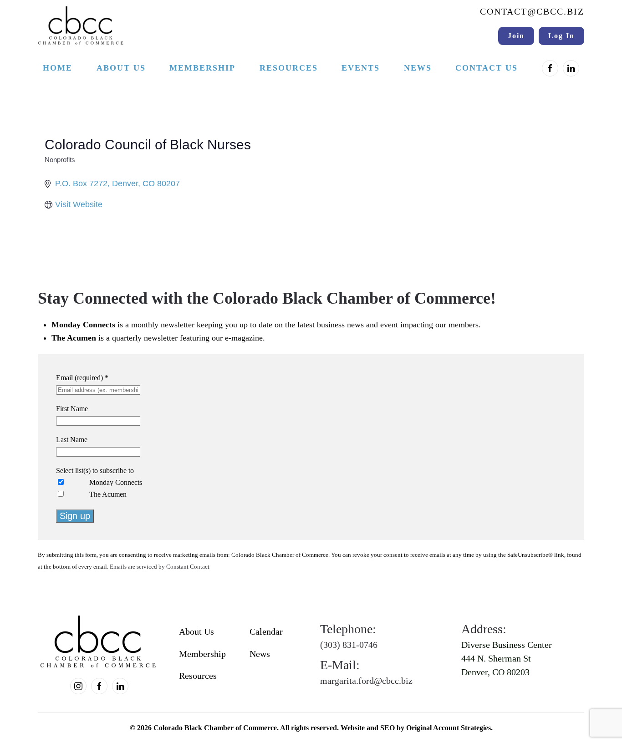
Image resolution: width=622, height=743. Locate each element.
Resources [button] (289, 67)
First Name (72, 408)
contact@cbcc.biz (532, 11)
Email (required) (82, 378)
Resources (198, 676)
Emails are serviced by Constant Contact (159, 567)
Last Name (71, 439)
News (418, 67)
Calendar (266, 631)
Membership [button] (202, 67)
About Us (196, 631)
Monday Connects (115, 482)
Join (516, 36)
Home (57, 67)
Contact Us (486, 67)
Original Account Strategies (448, 728)
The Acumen (108, 494)
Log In (561, 36)
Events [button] (361, 67)
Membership (202, 654)
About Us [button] (121, 67)
